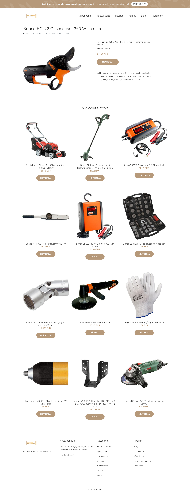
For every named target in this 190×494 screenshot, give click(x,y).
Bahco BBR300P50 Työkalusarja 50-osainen (144, 243)
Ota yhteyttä (139, 451)
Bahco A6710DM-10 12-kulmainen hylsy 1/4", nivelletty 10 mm (46, 323)
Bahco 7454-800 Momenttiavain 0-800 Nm (46, 243)
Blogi (143, 15)
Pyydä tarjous (139, 4)
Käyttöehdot (139, 456)
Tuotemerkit (157, 15)
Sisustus (119, 15)
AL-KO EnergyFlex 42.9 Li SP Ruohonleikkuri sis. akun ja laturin (46, 166)
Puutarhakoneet (142, 42)
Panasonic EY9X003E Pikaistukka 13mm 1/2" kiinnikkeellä (46, 402)
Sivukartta (138, 465)
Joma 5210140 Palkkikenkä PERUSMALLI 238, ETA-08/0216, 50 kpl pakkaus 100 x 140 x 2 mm (95, 404)
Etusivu (26, 33)
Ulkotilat (100, 470)
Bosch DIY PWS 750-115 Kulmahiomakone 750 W (144, 402)
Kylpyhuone (84, 15)
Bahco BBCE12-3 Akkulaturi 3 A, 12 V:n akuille (144, 165)
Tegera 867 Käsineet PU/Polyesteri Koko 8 (144, 322)
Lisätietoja (107, 62)
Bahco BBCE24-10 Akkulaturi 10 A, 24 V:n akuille (95, 245)
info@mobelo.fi (67, 455)
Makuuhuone (103, 15)
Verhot (132, 15)
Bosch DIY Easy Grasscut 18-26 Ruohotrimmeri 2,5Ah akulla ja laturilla (95, 166)
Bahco (100, 44)
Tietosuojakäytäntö (142, 461)
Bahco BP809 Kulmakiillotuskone (95, 322)
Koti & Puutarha (116, 42)
